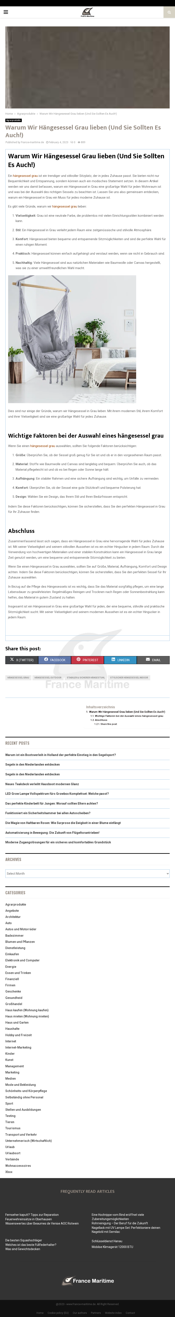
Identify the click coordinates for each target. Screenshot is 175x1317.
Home (40, 1312)
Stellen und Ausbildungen (23, 1109)
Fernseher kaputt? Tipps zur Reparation (32, 1214)
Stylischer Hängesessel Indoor (129, 678)
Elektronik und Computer (22, 960)
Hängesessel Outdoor (48, 678)
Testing (10, 1116)
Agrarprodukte (13, 120)
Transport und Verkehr (21, 1134)
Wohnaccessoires (18, 1165)
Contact (130, 1312)
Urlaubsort (12, 1153)
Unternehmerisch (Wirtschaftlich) (28, 1140)
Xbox (8, 1172)
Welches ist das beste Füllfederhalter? (30, 1244)
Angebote (12, 910)
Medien (10, 1078)
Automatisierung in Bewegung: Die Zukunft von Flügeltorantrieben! (52, 832)
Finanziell (12, 979)
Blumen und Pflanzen (20, 941)
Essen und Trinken (18, 973)
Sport (9, 1103)
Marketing (12, 1072)
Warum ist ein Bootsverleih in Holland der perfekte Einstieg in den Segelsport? (60, 755)
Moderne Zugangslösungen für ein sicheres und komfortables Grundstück (58, 842)
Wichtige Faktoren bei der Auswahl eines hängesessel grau (129, 715)
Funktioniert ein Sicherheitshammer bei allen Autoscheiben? (47, 813)
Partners (96, 1312)
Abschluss (101, 719)
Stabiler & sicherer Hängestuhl (86, 678)
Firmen (10, 985)
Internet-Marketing (18, 1047)
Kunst (9, 1060)
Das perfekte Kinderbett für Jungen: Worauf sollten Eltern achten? (51, 803)
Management (14, 1066)
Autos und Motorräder (20, 929)
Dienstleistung (15, 948)
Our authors (80, 1312)
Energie (10, 966)
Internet (10, 1041)
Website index (113, 1312)
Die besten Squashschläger (23, 1240)
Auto (8, 923)
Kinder (10, 1053)
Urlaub (10, 1147)
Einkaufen (12, 954)
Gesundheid (13, 998)
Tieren (9, 1122)
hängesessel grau (25, 176)
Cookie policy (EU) (58, 1312)
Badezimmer (14, 935)
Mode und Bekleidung (20, 1084)
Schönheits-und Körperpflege (26, 1091)
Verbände (12, 1159)
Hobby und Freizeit (18, 1035)
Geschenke (13, 991)
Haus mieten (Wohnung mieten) (27, 1016)
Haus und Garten (17, 1022)
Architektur (13, 917)
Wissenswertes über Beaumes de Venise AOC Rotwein (42, 1223)
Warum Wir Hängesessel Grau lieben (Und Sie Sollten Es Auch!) (127, 711)
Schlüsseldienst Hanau (107, 1241)
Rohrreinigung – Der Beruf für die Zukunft (120, 1223)
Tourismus (12, 1128)
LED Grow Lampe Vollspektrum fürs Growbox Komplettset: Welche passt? (57, 793)
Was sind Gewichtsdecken (22, 1249)
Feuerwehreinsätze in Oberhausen (28, 1219)
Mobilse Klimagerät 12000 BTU (112, 1247)
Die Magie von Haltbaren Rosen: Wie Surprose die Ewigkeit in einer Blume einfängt (63, 823)
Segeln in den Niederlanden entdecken (32, 764)
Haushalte (12, 1028)
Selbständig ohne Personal (24, 1097)
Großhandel (13, 1004)
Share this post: (109, 724)
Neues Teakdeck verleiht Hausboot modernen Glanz (42, 784)
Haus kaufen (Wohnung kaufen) (27, 1010)
